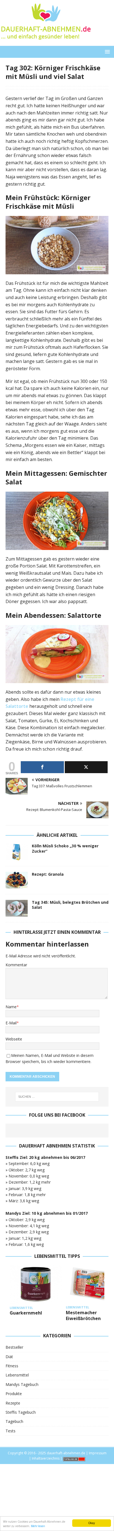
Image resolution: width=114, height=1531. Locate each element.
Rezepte (13, 1403)
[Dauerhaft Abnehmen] (45, 42)
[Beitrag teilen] (42, 767)
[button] (106, 51)
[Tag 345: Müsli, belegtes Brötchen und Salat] (17, 908)
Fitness (12, 1365)
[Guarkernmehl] (36, 1284)
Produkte (14, 1393)
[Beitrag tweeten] (86, 767)
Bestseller (14, 1347)
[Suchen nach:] (57, 1096)
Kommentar (16, 964)
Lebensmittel (17, 1375)
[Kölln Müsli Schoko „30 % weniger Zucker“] (17, 851)
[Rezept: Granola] (17, 880)
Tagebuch (14, 1421)
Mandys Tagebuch (22, 1384)
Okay (91, 1523)
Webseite (14, 1039)
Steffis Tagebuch (21, 1412)
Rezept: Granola (48, 874)
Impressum (98, 1453)
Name (11, 1006)
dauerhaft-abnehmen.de (66, 1453)
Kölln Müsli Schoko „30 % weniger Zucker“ (65, 848)
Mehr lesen (38, 1526)
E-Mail (11, 1022)
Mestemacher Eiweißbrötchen (83, 1315)
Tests (10, 1430)
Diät (9, 1356)
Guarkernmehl (26, 1313)
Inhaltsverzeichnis (45, 1458)
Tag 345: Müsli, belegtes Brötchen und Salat (70, 905)
